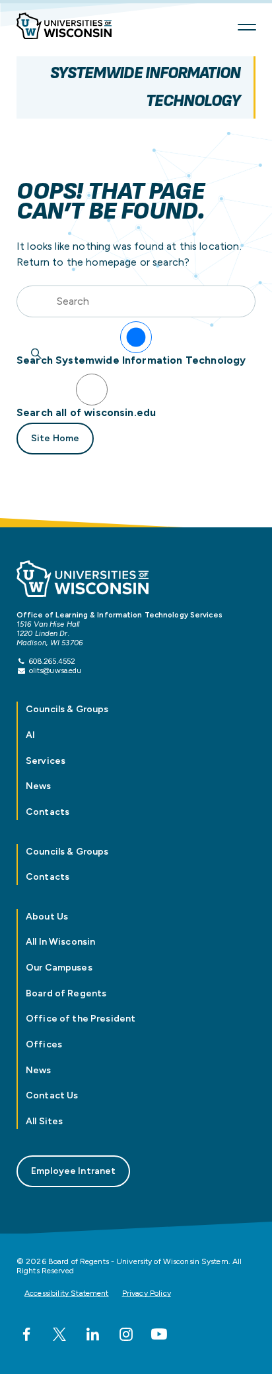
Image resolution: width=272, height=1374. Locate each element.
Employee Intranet (73, 1171)
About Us (47, 916)
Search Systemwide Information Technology (131, 360)
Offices (44, 1044)
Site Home (55, 438)
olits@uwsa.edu (55, 670)
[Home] (69, 27)
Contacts (47, 812)
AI (30, 735)
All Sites (44, 1121)
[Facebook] (26, 1334)
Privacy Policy (146, 1293)
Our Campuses (59, 967)
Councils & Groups (67, 709)
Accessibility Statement (66, 1293)
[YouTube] (159, 1334)
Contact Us (52, 1095)
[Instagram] (126, 1334)
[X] (59, 1334)
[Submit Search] (36, 354)
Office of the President (80, 1018)
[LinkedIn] (92, 1334)
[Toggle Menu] (247, 27)
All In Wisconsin (60, 941)
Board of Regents (66, 993)
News (38, 786)
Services (45, 760)
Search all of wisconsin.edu (86, 412)
